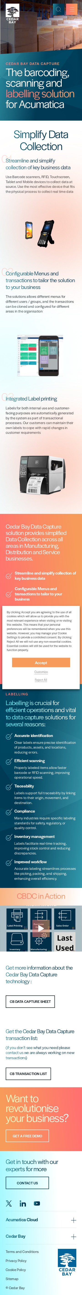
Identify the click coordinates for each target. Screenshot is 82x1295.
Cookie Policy (16, 1269)
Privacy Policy (16, 1260)
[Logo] (15, 13)
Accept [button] (41, 662)
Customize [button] (41, 672)
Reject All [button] (41, 679)
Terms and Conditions (22, 1251)
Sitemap (12, 1278)
